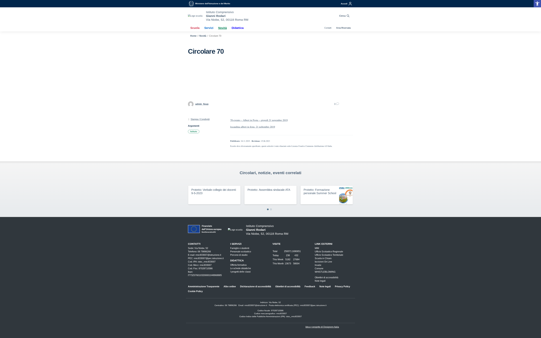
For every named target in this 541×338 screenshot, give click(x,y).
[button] (537, 3)
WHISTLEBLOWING (325, 272)
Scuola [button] (194, 27)
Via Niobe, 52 (275, 302)
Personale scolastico (240, 251)
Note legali (320, 281)
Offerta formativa (238, 265)
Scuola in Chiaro (323, 258)
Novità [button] (222, 27)
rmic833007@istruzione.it (255, 305)
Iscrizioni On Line (323, 262)
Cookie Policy (195, 291)
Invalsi (318, 265)
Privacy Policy (342, 286)
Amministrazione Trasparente (203, 286)
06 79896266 (231, 305)
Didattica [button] (238, 27)
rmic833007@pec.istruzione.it (313, 305)
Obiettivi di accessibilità (326, 277)
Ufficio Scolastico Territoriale (329, 255)
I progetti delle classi (240, 272)
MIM (317, 248)
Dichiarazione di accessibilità (255, 286)
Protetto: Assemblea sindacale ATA (269, 189)
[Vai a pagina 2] (271, 209)
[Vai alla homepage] (195, 16)
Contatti (327, 28)
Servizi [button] (208, 27)
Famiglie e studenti (239, 248)
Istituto (193, 131)
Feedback (310, 286)
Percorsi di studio (239, 255)
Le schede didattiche (240, 268)
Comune (319, 268)
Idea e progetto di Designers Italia (322, 327)
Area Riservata (343, 28)
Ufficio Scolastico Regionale (329, 251)
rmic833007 (281, 313)
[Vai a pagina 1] (268, 209)
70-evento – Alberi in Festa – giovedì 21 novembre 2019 (259, 120)
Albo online (230, 286)
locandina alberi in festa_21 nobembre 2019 (252, 126)
